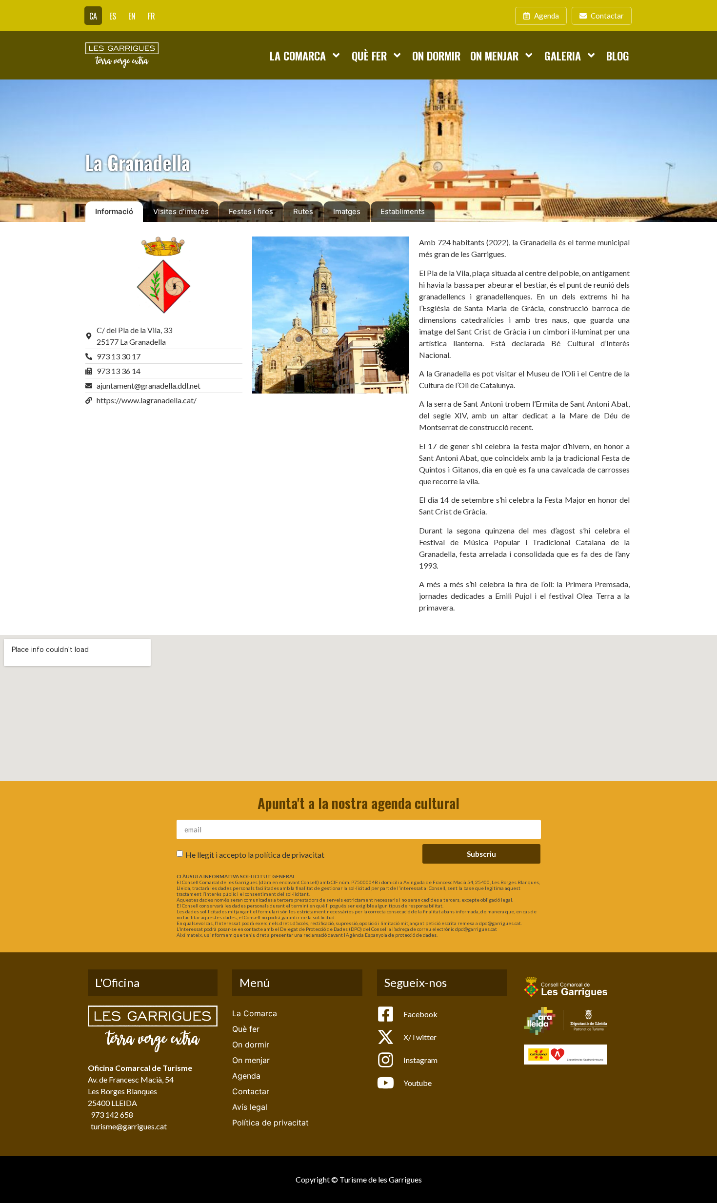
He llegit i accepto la (254, 854)
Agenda (246, 1076)
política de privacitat (289, 854)
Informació (114, 211)
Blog (617, 55)
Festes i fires (251, 211)
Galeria (562, 55)
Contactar (250, 1091)
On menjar (494, 55)
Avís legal (249, 1107)
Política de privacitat (270, 1122)
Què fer (369, 55)
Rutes (303, 211)
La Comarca (298, 55)
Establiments (402, 211)
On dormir (436, 55)
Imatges (346, 211)
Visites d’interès (181, 211)
